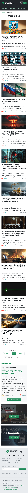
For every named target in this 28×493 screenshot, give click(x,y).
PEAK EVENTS (19, 459)
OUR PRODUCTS (19, 460)
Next (20, 353)
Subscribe (22, 469)
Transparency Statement (10, 489)
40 (22, 395)
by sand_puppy (8, 395)
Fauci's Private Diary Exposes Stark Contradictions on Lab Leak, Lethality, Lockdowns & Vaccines (12, 371)
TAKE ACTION (6, 459)
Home (3, 12)
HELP (16, 462)
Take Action (21, 8)
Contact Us (23, 474)
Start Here (5, 8)
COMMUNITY (6, 460)
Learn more (13, 416)
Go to (16, 357)
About (4, 473)
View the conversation (13, 399)
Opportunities (17, 473)
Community (13, 8)
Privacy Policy (12, 487)
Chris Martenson (7, 71)
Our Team (8, 473)
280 (25, 395)
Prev (7, 353)
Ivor (4, 40)
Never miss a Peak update (9, 466)
